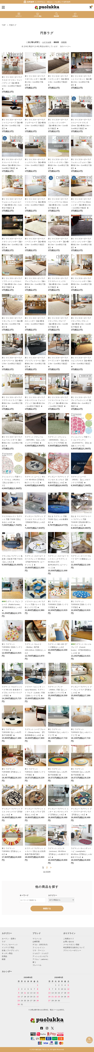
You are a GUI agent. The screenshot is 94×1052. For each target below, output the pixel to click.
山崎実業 (36, 942)
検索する (47, 908)
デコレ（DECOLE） (41, 944)
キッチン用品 (7, 953)
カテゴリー (52, 895)
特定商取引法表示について (74, 947)
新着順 (64, 42)
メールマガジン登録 (71, 944)
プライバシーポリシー (72, 950)
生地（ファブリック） (11, 950)
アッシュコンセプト (41, 956)
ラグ (3, 942)
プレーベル (37, 965)
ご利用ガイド (68, 939)
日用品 (4, 956)
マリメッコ (37, 939)
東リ (34, 962)
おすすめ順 (46, 42)
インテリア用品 (8, 947)
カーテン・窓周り (9, 939)
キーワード (24, 895)
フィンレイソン (39, 947)
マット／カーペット (10, 944)
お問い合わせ (68, 942)
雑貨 (3, 959)
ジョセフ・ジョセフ (41, 953)
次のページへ (65, 46)
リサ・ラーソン (39, 950)
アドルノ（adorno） (41, 959)
